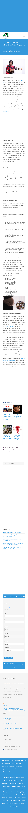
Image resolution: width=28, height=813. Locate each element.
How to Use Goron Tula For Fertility (15, 370)
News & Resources (14, 789)
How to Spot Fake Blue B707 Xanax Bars (12, 532)
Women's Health (19, 50)
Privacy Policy (20, 792)
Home (4, 50)
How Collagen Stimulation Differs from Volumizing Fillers (12, 539)
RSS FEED (5, 705)
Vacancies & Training (12, 803)
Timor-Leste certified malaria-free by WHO (13, 728)
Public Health (5, 452)
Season (6, 641)
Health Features (6, 786)
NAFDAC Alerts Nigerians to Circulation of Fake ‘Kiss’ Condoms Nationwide (13, 543)
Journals (18, 786)
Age (5, 613)
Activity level (7, 647)
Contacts (12, 777)
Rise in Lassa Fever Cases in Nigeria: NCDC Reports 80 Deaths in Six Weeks (13, 547)
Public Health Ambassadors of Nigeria (11, 794)
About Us (5, 777)
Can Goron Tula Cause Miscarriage (11, 447)
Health (13, 50)
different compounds (9, 326)
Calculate (8, 658)
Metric (6, 603)
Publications (17, 797)
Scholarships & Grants (15, 800)
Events (17, 777)
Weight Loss (21, 803)
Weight (6, 633)
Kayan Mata (6, 111)
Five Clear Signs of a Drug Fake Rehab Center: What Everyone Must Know (13, 535)
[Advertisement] (14, 15)
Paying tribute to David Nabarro (10, 723)
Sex (5, 619)
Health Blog (9, 50)
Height (6, 626)
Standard (6, 609)
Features (16, 780)
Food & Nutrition (13, 783)
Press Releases (12, 792)
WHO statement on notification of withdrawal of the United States (14, 717)
